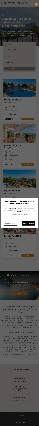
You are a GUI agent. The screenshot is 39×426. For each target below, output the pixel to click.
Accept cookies (28, 223)
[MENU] (36, 3)
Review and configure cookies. (19, 214)
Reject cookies (10, 223)
